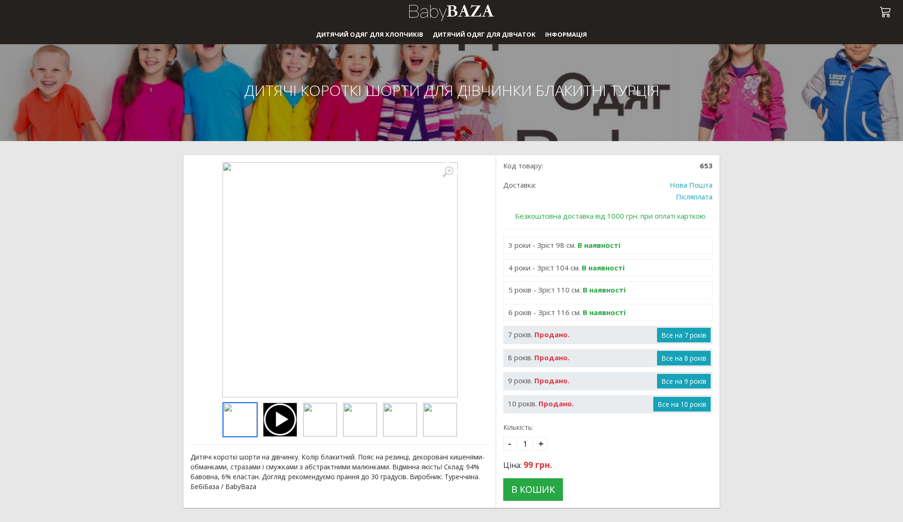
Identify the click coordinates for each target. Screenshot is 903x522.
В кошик (533, 489)
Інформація (566, 34)
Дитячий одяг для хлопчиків (369, 34)
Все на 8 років (683, 358)
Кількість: (518, 427)
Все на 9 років (683, 381)
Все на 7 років (683, 335)
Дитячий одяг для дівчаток (484, 34)
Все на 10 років (681, 404)
